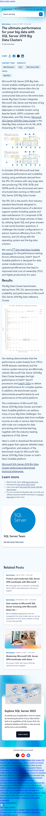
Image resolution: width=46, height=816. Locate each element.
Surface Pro (4, 760)
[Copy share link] (9, 56)
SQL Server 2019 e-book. (26, 485)
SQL (20, 67)
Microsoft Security (16, 783)
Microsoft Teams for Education (11, 775)
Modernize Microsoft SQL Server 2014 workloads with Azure (22, 658)
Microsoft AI (4, 783)
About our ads (12, 815)
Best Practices (6, 24)
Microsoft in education (21, 773)
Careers (8, 795)
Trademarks (26, 812)
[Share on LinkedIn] (22, 56)
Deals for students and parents (11, 780)
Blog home (8, 9)
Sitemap (22, 810)
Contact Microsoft (31, 810)
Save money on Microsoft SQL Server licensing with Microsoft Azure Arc (21, 606)
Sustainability (5, 800)
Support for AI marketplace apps (16, 790)
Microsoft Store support (27, 768)
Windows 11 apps (29, 765)
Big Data (7, 75)
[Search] (41, 14)
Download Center (11, 768)
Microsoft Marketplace (17, 793)
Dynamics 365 (28, 783)
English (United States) (8, 803)
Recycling (3, 815)
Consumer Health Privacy (9, 810)
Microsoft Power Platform (9, 785)
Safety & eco (35, 812)
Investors (10, 798)
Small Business (11, 788)
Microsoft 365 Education (31, 775)
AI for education (28, 780)
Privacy (41, 810)
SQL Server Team (9, 44)
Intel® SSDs (24, 383)
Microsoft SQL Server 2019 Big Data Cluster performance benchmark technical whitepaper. (20, 468)
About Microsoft (17, 795)
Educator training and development (29, 778)
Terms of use (16, 812)
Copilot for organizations (20, 763)
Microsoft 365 (39, 783)
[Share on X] (18, 56)
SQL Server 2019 (33, 67)
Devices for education (38, 773)
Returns (39, 768)
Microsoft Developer (28, 788)
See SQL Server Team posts (14, 542)
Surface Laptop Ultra (27, 760)
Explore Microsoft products (13, 765)
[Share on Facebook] (14, 56)
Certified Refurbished (18, 770)
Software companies (33, 793)
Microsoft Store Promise (35, 770)
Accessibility (35, 798)
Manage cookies (6, 812)
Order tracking (5, 770)
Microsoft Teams (25, 785)
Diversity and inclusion (23, 798)
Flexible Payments (6, 773)
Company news (29, 795)
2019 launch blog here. (30, 482)
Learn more (23, 735)
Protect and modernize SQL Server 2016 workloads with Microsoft (23, 580)
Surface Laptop (14, 760)
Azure (19, 788)
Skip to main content (7, 1)
